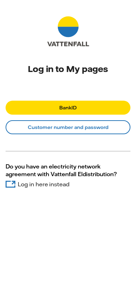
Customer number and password (68, 127)
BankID (68, 108)
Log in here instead (43, 184)
